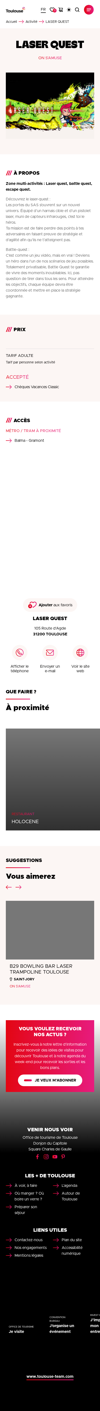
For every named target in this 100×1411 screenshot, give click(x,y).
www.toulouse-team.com (50, 1376)
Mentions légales (29, 1255)
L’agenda (69, 1186)
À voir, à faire (26, 1186)
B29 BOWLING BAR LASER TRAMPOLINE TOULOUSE (41, 969)
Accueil (11, 22)
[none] (43, 10)
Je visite (16, 1332)
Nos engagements (31, 1248)
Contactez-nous (28, 1240)
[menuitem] (43, 10)
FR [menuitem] (43, 9)
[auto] (69, 10)
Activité (31, 22)
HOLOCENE (25, 821)
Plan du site (72, 1240)
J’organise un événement (62, 1329)
